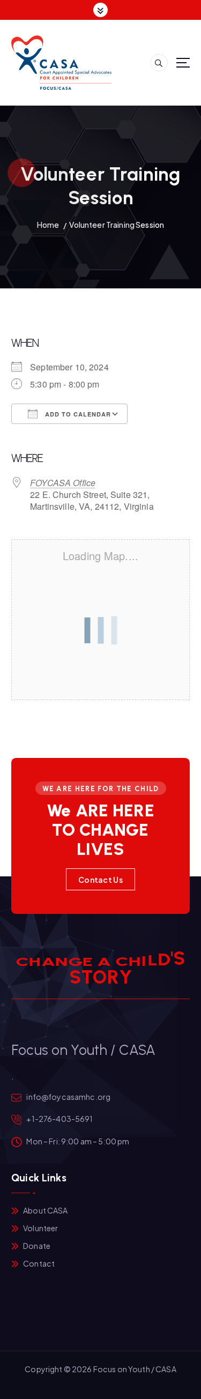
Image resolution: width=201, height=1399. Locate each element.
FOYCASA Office (62, 483)
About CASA (45, 1210)
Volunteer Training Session (116, 224)
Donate (36, 1246)
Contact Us (100, 879)
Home (48, 224)
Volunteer (40, 1228)
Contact (39, 1263)
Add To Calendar (77, 414)
